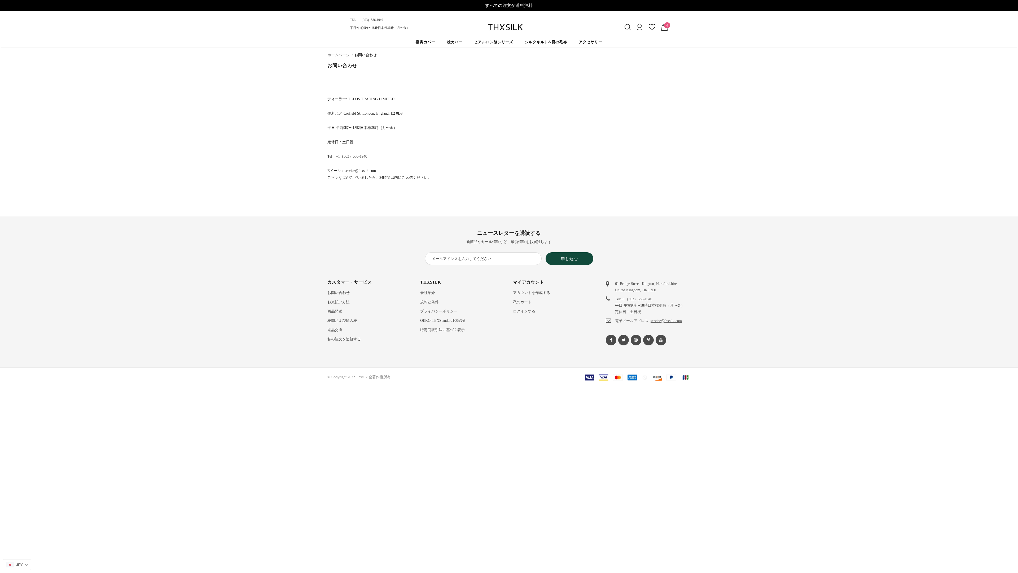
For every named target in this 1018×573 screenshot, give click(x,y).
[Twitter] (623, 340)
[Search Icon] (628, 27)
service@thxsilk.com (666, 321)
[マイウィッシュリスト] (652, 29)
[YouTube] (661, 340)
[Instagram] (636, 340)
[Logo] (509, 27)
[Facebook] (611, 340)
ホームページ (338, 55)
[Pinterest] (648, 340)
